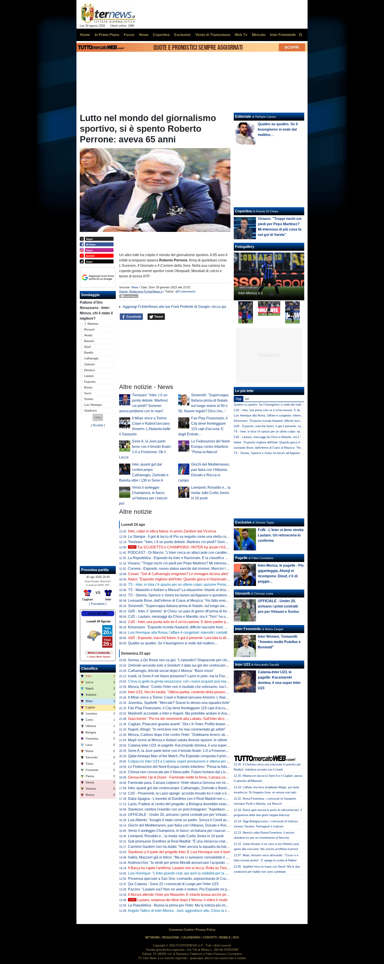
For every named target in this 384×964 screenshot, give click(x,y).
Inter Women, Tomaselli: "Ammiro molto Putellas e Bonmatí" (279, 642)
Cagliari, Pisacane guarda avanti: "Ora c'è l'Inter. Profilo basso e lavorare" (185, 724)
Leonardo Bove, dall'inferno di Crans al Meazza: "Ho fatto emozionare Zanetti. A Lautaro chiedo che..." (208, 600)
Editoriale (243, 116)
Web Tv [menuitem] (241, 35)
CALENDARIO (191, 937)
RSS (236, 937)
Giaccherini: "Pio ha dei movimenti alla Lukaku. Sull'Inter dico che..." (181, 719)
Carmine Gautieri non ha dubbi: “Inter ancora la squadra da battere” (180, 846)
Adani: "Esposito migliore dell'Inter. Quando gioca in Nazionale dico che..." (186, 579)
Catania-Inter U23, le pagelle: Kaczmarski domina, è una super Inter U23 (185, 745)
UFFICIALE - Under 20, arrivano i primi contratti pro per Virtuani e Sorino (185, 815)
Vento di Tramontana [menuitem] (212, 35)
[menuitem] (300, 35)
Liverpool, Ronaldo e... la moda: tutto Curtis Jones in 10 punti (210, 493)
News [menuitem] (143, 35)
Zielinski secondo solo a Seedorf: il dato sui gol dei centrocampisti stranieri (186, 665)
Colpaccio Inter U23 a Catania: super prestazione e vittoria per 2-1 (180, 761)
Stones (88, 399)
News (134, 287)
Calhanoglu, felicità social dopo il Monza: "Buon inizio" (171, 671)
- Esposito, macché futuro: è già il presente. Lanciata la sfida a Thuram (187, 638)
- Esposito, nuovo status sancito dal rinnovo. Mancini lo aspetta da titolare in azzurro (200, 568)
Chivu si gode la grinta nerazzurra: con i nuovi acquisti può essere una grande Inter (193, 681)
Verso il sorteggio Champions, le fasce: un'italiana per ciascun (179, 831)
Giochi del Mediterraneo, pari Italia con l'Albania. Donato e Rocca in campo (187, 825)
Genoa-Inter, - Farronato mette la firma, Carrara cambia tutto (184, 777)
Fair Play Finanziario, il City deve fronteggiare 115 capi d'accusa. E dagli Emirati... (192, 708)
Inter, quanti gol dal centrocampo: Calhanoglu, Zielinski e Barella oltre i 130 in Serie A (195, 788)
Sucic (88, 393)
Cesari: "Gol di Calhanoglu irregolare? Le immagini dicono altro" (178, 574)
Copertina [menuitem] (161, 35)
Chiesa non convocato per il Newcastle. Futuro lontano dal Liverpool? (183, 772)
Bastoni (89, 341)
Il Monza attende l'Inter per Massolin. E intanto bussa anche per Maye (182, 894)
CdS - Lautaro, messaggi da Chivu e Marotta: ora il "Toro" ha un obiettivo (281, 437)
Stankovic (90, 410)
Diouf (87, 347)
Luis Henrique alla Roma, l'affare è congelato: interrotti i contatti (177, 632)
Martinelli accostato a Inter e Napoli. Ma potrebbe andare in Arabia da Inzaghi (188, 713)
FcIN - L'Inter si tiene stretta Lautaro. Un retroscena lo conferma (281, 535)
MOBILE (225, 937)
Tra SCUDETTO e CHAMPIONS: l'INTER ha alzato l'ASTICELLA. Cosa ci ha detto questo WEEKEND (214, 547)
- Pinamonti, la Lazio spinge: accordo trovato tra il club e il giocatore (185, 793)
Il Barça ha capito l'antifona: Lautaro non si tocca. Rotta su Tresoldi (180, 868)
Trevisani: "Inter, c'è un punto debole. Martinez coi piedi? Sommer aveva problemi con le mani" (202, 542)
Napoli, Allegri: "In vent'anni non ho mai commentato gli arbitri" (177, 729)
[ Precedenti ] (97, 603)
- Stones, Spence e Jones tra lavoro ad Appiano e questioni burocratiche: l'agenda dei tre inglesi (206, 595)
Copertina (243, 211)
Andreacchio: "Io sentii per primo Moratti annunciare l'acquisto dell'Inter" (184, 862)
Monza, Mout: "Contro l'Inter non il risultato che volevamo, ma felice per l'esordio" (191, 687)
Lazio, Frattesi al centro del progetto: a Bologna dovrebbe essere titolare (184, 804)
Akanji (88, 335)
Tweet (158, 316)
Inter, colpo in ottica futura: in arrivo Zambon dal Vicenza (172, 531)
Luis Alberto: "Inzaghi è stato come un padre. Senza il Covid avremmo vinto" (187, 820)
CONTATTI (210, 937)
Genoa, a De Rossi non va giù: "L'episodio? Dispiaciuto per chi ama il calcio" (188, 660)
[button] (98, 417)
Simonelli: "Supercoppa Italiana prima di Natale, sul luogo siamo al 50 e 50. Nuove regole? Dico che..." (209, 606)
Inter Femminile (248, 629)
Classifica (89, 668)
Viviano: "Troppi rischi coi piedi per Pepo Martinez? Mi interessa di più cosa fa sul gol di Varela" (203, 563)
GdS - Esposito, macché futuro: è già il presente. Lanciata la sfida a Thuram (283, 426)
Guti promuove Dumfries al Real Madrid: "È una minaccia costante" (180, 841)
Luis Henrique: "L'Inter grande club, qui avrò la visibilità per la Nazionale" (185, 873)
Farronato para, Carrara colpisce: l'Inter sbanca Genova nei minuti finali (184, 783)
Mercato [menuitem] (259, 35)
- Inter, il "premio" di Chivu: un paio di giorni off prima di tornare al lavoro (188, 611)
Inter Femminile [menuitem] (283, 35)
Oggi (239, 398)
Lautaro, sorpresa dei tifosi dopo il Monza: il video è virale (178, 900)
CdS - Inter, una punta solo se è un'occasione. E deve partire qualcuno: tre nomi (285, 410)
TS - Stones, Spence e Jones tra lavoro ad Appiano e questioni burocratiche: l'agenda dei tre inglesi (298, 453)
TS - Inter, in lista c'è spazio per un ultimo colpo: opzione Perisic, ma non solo (284, 431)
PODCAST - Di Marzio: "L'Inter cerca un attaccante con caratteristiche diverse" (189, 552)
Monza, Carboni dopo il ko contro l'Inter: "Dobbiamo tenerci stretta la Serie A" (188, 735)
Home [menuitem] (85, 35)
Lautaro (89, 376)
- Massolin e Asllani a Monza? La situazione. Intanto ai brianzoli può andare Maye (195, 590)
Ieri (247, 398)
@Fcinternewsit (185, 291)
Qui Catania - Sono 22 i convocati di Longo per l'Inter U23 (173, 884)
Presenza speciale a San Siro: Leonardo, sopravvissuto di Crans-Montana (186, 878)
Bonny (88, 387)
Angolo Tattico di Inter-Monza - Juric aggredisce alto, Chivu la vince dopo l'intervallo (193, 910)
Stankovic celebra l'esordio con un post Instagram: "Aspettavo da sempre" (186, 809)
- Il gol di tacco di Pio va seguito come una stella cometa (181, 536)
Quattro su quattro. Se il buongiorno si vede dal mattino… (173, 643)
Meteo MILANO (97, 613)
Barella (88, 352)
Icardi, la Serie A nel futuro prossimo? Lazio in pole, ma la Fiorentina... (183, 676)
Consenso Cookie (181, 929)
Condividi (133, 316)
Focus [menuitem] (129, 35)
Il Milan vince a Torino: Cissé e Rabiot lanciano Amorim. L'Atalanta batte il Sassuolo (193, 697)
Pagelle (241, 558)
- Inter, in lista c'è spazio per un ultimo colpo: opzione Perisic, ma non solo (188, 584)
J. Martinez (91, 323)
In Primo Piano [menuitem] (107, 35)
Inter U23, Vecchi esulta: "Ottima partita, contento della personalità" (180, 692)
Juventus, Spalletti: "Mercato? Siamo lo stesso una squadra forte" (179, 703)
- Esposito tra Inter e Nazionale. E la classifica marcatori (183, 558)
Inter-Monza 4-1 (250, 293)
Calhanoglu (91, 358)
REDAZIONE (170, 937)
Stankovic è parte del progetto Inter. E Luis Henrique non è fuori (179, 852)
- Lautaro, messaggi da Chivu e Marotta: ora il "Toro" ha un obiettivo (185, 616)
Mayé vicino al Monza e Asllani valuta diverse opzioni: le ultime (177, 740)
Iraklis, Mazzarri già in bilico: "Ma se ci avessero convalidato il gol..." (181, 857)
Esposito (90, 381)
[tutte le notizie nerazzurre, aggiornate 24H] (108, 14)
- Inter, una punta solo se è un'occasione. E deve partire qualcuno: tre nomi (190, 622)
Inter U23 (242, 664)
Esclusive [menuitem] (182, 35)
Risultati (98, 425)
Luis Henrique (93, 404)
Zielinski (89, 364)
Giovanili (242, 593)
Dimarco (89, 370)
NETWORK (152, 937)
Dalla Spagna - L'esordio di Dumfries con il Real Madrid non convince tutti (186, 799)
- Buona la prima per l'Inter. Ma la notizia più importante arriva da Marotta (197, 905)
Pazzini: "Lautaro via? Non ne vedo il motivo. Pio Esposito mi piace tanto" (186, 889)
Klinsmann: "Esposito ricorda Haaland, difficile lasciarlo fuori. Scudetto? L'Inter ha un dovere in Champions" (212, 627)
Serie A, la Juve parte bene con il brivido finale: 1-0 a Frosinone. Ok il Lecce (187, 751)
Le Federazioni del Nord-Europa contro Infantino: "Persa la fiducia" (210, 446)
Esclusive (243, 522)
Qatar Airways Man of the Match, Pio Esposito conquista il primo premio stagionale (192, 756)
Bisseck (89, 329)
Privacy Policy (205, 929)
